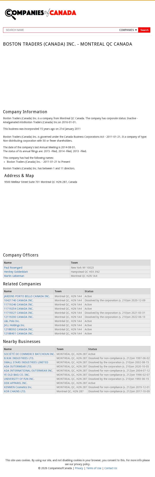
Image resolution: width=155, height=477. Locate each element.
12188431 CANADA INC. (18, 333)
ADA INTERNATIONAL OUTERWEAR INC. (28, 370)
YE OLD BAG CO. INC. (17, 374)
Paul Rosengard (13, 267)
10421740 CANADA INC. (18, 300)
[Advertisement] (76, 75)
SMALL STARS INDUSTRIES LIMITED (26, 362)
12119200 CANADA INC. (18, 316)
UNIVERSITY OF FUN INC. (19, 378)
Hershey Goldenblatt (16, 271)
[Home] (40, 19)
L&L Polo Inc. (12, 321)
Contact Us (110, 468)
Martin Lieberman (14, 275)
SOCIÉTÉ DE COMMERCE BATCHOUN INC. (29, 354)
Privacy (79, 468)
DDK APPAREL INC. (15, 383)
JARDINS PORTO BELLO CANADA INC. (27, 296)
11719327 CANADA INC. (18, 312)
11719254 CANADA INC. (18, 308)
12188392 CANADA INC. (18, 329)
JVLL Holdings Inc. (14, 325)
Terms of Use (94, 468)
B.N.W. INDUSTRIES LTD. (19, 358)
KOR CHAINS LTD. (15, 391)
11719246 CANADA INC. (18, 304)
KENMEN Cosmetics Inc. (18, 387)
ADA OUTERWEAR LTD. (18, 366)
